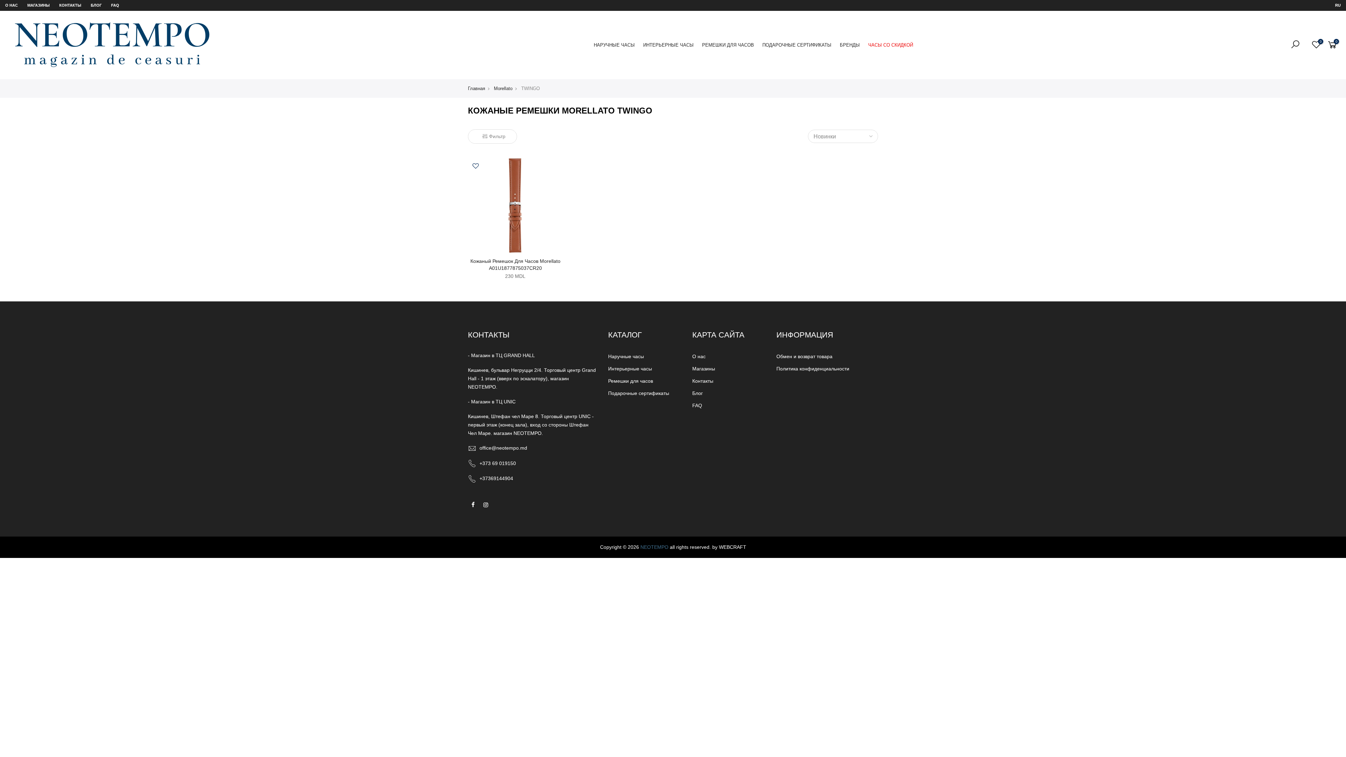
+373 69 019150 (498, 463)
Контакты (70, 5)
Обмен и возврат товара (804, 356)
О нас (11, 5)
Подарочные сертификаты (796, 45)
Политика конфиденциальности (812, 368)
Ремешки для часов (728, 45)
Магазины (38, 5)
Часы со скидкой (890, 45)
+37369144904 (496, 478)
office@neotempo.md (503, 448)
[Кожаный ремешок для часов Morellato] (515, 204)
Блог (96, 5)
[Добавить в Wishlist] (475, 167)
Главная (476, 88)
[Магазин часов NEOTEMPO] (112, 45)
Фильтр (497, 136)
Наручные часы (614, 45)
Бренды (850, 45)
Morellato (503, 88)
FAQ (115, 5)
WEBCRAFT (732, 547)
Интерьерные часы (668, 45)
